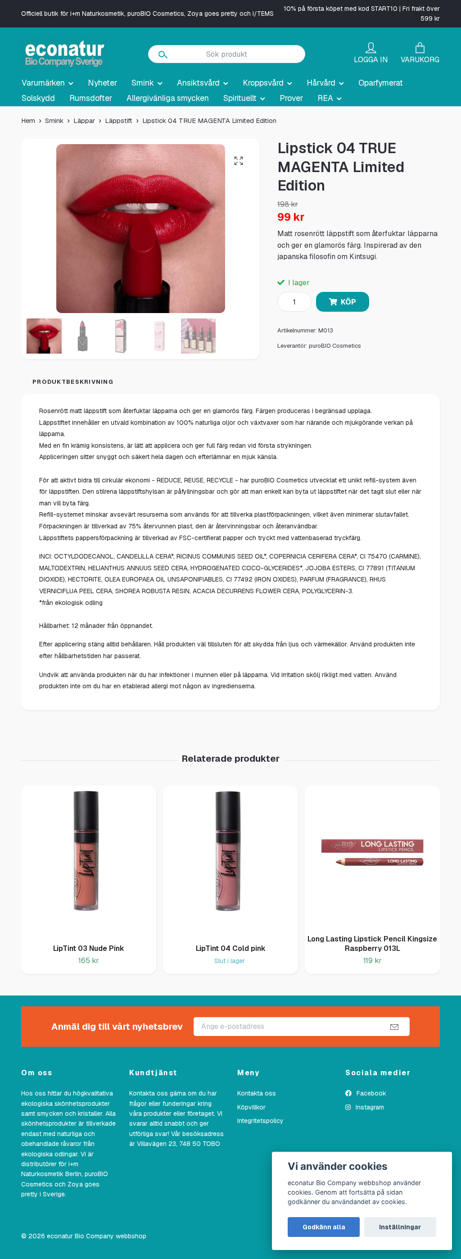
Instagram (369, 1107)
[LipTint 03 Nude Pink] (88, 861)
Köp (348, 302)
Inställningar (400, 1227)
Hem (28, 121)
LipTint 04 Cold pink (231, 948)
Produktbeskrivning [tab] (72, 382)
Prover (291, 98)
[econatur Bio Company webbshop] (64, 54)
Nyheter (102, 82)
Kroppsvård (263, 82)
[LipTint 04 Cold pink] (230, 861)
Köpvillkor (251, 1107)
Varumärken (43, 82)
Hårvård (321, 82)
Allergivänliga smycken (168, 98)
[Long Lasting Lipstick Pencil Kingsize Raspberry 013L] (372, 856)
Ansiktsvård (198, 82)
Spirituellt (240, 98)
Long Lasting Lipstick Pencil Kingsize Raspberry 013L (372, 943)
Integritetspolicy (260, 1121)
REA (325, 98)
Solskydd (38, 98)
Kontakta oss (256, 1093)
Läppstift (118, 121)
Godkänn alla (324, 1227)
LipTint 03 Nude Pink (88, 948)
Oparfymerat (380, 82)
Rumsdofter (90, 98)
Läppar (84, 121)
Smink (142, 82)
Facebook (370, 1093)
